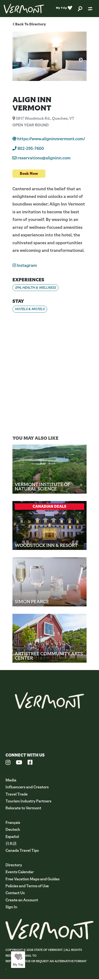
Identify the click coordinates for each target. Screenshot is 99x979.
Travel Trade (17, 794)
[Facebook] (30, 763)
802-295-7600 (30, 148)
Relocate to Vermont (23, 808)
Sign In (11, 907)
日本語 (11, 843)
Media (11, 780)
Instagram (26, 265)
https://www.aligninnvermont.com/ (50, 138)
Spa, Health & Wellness (35, 287)
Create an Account (22, 900)
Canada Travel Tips (22, 850)
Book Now (29, 173)
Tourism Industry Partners (28, 801)
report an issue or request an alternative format (46, 961)
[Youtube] (19, 763)
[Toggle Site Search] (80, 8)
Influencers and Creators (27, 787)
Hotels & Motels (30, 309)
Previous (18, 60)
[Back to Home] (24, 8)
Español (12, 836)
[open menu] (90, 8)
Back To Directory (30, 24)
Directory (14, 865)
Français (13, 822)
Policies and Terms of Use (27, 886)
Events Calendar (20, 872)
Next (81, 60)
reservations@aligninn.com (43, 158)
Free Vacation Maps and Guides (32, 879)
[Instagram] (8, 763)
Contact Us (15, 893)
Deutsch (13, 829)
